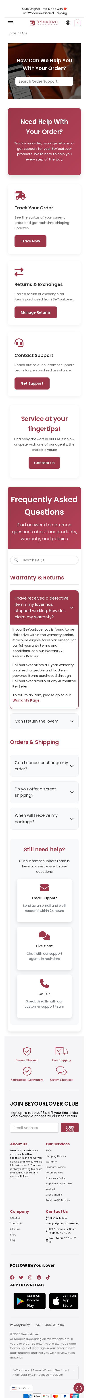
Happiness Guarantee (59, 1183)
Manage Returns (36, 312)
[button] (77, 23)
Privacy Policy (20, 1325)
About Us (15, 1218)
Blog (12, 1240)
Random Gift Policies (58, 1200)
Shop (13, 1234)
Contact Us (16, 1223)
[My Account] (68, 23)
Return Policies (54, 1172)
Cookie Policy (54, 1325)
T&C (37, 1325)
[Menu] (14, 23)
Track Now (30, 241)
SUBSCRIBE (70, 1128)
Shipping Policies (56, 1156)
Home (12, 33)
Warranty (51, 1161)
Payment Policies (56, 1167)
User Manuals (54, 1194)
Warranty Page (26, 700)
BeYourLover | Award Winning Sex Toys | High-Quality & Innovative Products (41, 1372)
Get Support (32, 383)
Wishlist (50, 1189)
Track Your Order (55, 1178)
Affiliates (15, 1229)
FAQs (48, 1150)
